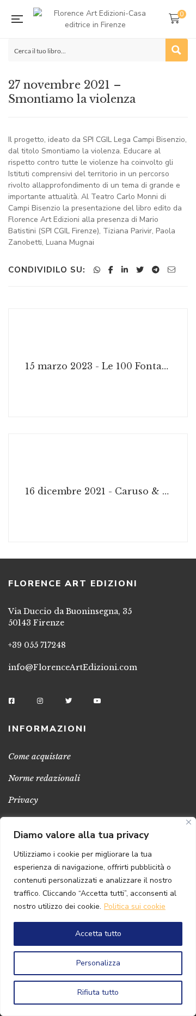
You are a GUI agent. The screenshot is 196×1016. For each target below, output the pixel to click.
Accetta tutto (98, 933)
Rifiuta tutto (98, 992)
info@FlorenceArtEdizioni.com (72, 667)
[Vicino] (188, 822)
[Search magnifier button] (176, 50)
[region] (98, 916)
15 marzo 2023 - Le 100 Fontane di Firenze (99, 366)
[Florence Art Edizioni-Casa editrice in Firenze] (95, 19)
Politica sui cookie (135, 906)
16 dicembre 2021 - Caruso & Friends (99, 491)
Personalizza (98, 963)
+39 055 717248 (37, 645)
